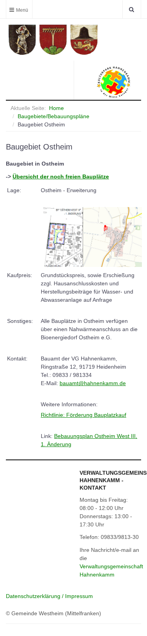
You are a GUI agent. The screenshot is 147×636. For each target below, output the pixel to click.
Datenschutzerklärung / (35, 596)
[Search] (131, 9)
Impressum (79, 596)
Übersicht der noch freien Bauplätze (61, 176)
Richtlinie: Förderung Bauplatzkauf (83, 415)
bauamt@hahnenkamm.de (93, 383)
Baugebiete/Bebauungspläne (53, 116)
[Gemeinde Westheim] (74, 40)
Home (56, 108)
